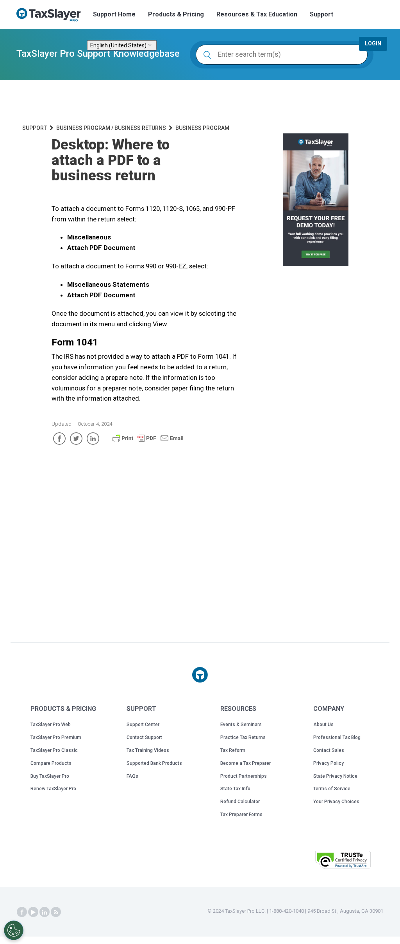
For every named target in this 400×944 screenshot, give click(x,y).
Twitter (76, 438)
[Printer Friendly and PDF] (148, 441)
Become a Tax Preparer (245, 763)
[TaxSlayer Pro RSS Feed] (56, 912)
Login (373, 43)
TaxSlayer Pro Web (50, 724)
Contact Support (144, 737)
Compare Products (50, 763)
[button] (289, 859)
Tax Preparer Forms (241, 814)
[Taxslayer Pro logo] (200, 675)
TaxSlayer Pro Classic (54, 750)
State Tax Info (235, 788)
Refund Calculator (240, 801)
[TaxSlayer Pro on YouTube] (33, 912)
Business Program (202, 128)
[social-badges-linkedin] (44, 912)
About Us (323, 724)
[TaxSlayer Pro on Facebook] (22, 912)
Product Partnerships (243, 776)
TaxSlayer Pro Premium (55, 737)
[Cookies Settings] (13, 930)
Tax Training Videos (148, 750)
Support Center (143, 724)
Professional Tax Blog (337, 737)
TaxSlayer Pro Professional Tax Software (51, 15)
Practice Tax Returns (243, 737)
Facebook (59, 438)
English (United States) (119, 45)
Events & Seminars (241, 724)
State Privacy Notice (335, 776)
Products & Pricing (176, 14)
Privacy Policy (328, 763)
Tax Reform (232, 750)
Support (321, 14)
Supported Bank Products (154, 763)
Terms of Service (331, 788)
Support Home (114, 14)
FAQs (132, 776)
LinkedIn (93, 438)
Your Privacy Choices (336, 801)
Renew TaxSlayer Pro (53, 788)
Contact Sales (328, 750)
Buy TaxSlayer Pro (49, 776)
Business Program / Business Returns (111, 128)
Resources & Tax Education (256, 14)
